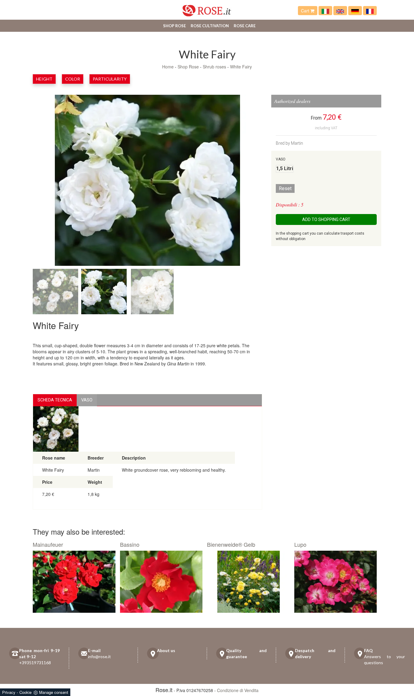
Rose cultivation (210, 25)
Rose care (244, 25)
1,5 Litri (284, 168)
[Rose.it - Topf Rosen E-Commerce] (355, 10)
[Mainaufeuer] (74, 582)
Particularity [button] (110, 78)
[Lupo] (335, 582)
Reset (285, 188)
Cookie (25, 692)
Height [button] (44, 78)
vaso (86, 399)
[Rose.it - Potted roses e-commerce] (340, 10)
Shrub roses (214, 67)
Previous (54, 181)
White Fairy (241, 67)
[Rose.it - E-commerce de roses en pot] (370, 10)
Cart (305, 11)
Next (241, 181)
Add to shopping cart (326, 219)
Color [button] (72, 78)
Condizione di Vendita (238, 690)
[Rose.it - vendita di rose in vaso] (325, 10)
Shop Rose (174, 25)
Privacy (8, 692)
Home (168, 67)
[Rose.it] (206, 8)
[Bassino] (161, 582)
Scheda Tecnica (55, 399)
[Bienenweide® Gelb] (248, 582)
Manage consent (53, 692)
